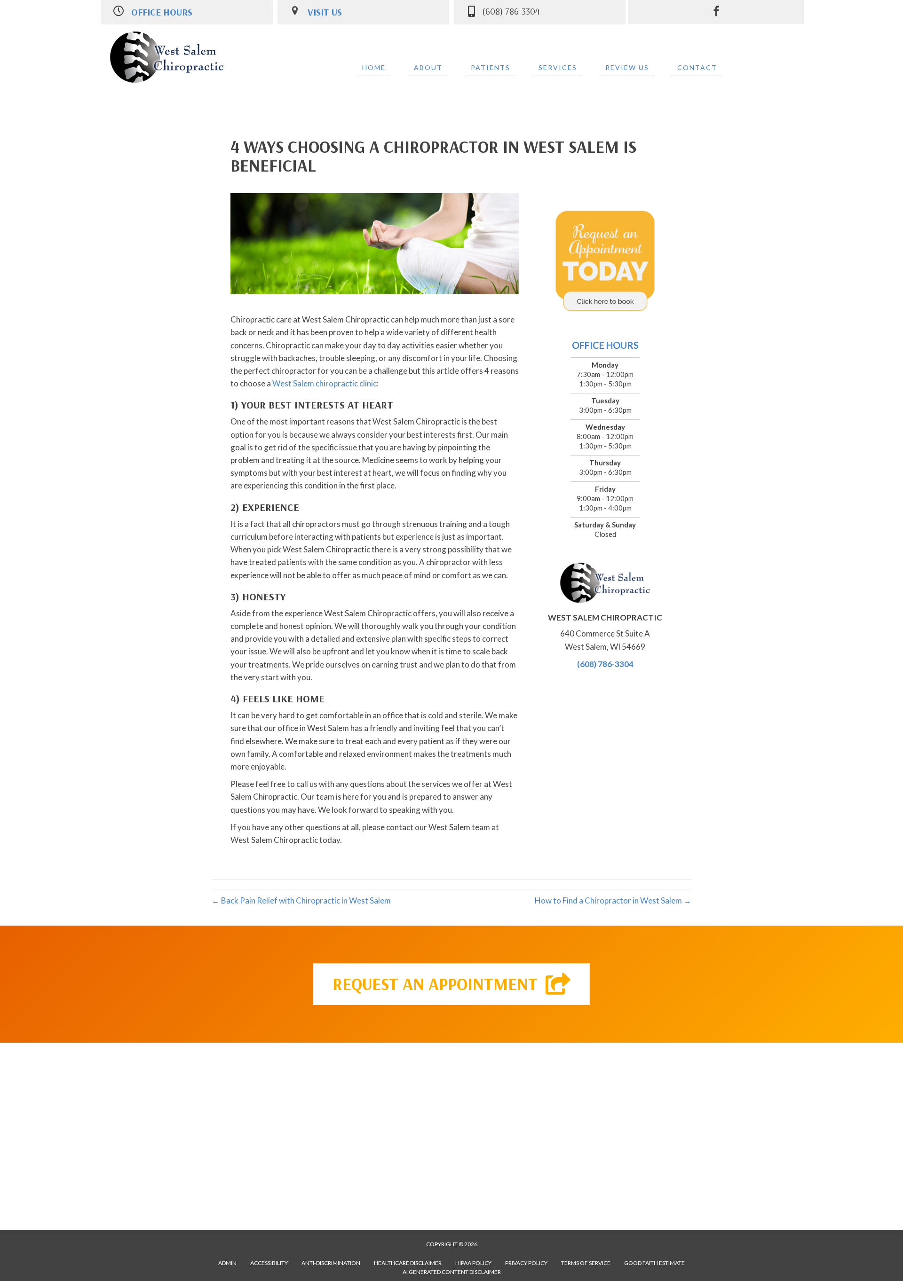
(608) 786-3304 (605, 664)
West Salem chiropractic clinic (324, 383)
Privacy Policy (526, 1262)
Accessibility (269, 1262)
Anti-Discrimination (330, 1262)
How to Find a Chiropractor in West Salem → (613, 900)
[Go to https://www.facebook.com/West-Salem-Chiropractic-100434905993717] (716, 12)
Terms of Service (585, 1262)
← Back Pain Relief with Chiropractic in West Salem (301, 900)
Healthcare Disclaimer (408, 1262)
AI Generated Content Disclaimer (452, 1271)
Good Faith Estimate (654, 1262)
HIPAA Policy (473, 1262)
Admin (227, 1262)
